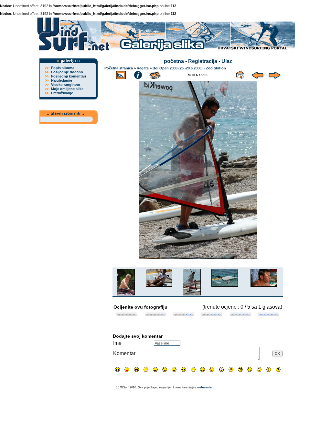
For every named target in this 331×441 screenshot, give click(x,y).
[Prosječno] (183, 314)
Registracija (202, 61)
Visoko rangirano (65, 85)
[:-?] (202, 369)
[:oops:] (211, 369)
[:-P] (126, 369)
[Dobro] (211, 314)
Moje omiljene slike (67, 89)
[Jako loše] (126, 314)
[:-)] (146, 369)
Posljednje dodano (67, 72)
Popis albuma (62, 68)
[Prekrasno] (268, 314)
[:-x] (231, 369)
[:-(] (164, 369)
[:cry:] (174, 369)
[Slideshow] (155, 74)
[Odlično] (240, 314)
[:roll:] (240, 369)
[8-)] (183, 369)
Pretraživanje (62, 93)
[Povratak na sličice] (121, 74)
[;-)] (249, 369)
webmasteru (206, 387)
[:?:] (278, 369)
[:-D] (136, 369)
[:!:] (268, 369)
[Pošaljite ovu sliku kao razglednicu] (240, 74)
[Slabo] (155, 314)
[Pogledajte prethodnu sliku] (257, 74)
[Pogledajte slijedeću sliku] (274, 74)
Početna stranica (118, 68)
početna (174, 61)
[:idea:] (259, 369)
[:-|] (155, 369)
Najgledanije (61, 80)
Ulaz (226, 61)
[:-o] (193, 369)
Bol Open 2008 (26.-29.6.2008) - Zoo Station (189, 68)
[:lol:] (117, 369)
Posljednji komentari (68, 76)
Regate (143, 68)
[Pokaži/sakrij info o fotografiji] (138, 74)
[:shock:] (221, 369)
